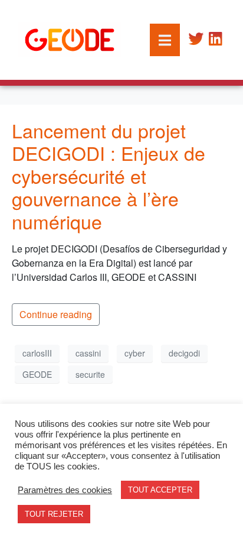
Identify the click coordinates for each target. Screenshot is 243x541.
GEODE (37, 374)
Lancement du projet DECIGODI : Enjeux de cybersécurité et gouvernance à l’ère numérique (108, 175)
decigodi (184, 353)
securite (90, 374)
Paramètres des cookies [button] (65, 490)
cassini (88, 353)
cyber (134, 353)
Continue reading (55, 314)
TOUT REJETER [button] (54, 514)
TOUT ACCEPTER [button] (160, 489)
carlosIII (37, 353)
